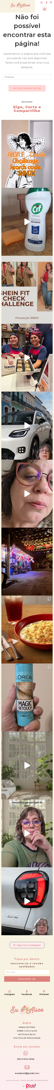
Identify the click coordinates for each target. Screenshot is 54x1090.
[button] (44, 9)
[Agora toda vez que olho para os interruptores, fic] (27, 222)
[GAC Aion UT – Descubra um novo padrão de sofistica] (27, 901)
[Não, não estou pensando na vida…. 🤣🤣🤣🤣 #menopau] (27, 494)
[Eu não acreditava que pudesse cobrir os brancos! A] (27, 697)
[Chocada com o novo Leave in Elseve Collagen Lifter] (27, 765)
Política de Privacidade (27, 1038)
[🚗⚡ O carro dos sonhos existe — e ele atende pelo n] (27, 426)
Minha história (27, 1027)
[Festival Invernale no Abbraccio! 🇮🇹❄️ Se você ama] (27, 629)
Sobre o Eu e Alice (27, 1031)
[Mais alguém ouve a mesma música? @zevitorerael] (27, 833)
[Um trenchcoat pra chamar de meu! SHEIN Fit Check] (27, 290)
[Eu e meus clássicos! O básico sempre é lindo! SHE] (27, 154)
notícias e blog (27, 1034)
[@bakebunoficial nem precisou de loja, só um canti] (27, 358)
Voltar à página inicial (27, 88)
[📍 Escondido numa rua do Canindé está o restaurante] (27, 562)
